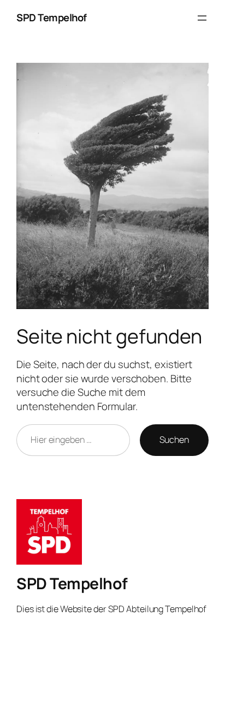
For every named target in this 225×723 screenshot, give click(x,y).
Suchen (174, 440)
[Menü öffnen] (202, 18)
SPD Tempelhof (51, 17)
